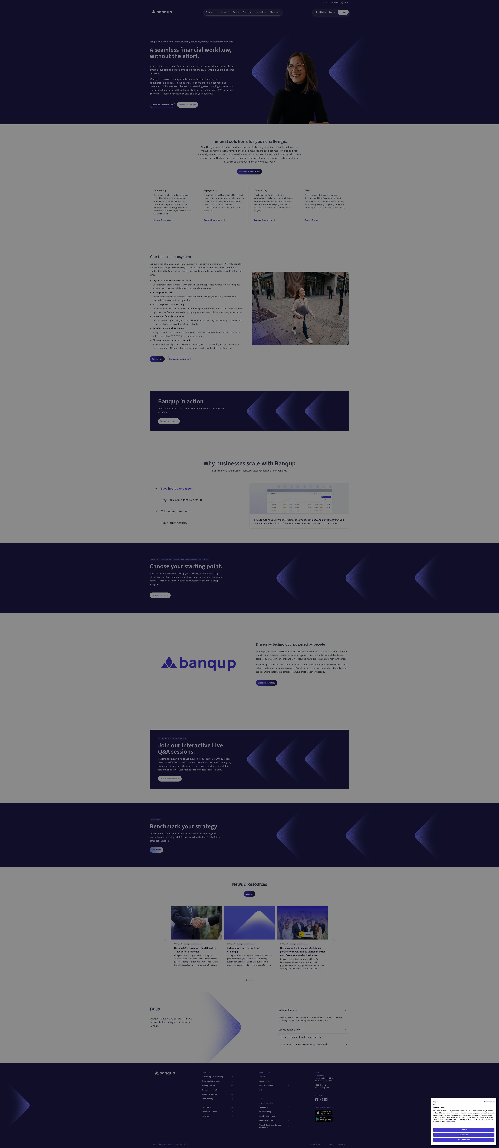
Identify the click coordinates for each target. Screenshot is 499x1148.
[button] (435, 1102)
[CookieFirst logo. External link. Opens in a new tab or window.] (434, 1105)
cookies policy (450, 1122)
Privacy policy (489, 1102)
